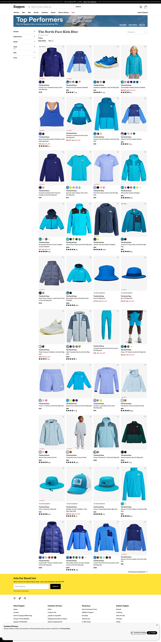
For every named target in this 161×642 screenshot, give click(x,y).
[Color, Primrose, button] (125, 82)
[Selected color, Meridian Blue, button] (122, 82)
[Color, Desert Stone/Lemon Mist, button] (100, 82)
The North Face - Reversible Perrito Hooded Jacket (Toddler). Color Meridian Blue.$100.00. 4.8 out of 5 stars (79, 281)
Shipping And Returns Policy (57, 619)
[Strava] (25, 598)
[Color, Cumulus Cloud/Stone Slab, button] (103, 557)
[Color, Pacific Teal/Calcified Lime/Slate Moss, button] (73, 82)
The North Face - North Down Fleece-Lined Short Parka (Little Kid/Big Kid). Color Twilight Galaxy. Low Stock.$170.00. (52, 281)
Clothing (119, 612)
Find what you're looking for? (137, 572)
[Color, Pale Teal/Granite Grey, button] (79, 557)
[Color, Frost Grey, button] (79, 187)
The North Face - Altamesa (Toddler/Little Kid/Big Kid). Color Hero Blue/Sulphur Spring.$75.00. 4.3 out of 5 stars (106, 69)
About (15, 609)
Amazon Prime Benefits (21, 619)
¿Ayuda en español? (54, 615)
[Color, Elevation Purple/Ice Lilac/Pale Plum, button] (70, 82)
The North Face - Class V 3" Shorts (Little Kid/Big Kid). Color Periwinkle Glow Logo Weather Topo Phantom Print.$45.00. (52, 387)
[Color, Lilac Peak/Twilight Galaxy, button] (97, 82)
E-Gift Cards (86, 622)
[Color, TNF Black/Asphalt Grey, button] (103, 82)
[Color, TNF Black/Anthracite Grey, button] (43, 346)
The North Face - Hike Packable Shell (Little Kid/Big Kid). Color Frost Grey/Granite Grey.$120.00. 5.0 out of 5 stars (79, 334)
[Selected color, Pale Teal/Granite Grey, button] (94, 452)
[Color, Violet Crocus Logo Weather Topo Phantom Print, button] (46, 400)
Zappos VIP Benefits (20, 622)
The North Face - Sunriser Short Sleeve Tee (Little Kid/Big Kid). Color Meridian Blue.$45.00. (79, 174)
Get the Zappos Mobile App (22, 615)
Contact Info (52, 612)
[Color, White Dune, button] (49, 239)
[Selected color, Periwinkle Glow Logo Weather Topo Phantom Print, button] (40, 400)
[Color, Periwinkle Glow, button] (76, 187)
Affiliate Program (87, 612)
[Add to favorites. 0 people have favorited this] (63, 46)
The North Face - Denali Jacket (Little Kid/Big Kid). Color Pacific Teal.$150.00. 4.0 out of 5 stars (134, 439)
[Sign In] (141, 7)
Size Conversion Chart (89, 609)
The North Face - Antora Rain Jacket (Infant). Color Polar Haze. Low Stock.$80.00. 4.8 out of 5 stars (52, 439)
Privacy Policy (65, 628)
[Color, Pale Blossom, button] (43, 239)
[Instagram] (14, 598)
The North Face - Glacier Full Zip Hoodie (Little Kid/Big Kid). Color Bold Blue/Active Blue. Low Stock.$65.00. (134, 545)
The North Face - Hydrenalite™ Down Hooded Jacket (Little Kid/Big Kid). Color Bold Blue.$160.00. (52, 545)
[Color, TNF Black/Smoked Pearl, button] (70, 292)
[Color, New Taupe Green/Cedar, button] (76, 346)
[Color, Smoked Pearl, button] (46, 239)
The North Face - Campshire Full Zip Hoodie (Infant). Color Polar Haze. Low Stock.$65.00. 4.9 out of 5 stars (134, 387)
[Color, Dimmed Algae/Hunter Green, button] (73, 557)
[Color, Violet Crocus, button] (103, 187)
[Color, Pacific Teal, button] (137, 82)
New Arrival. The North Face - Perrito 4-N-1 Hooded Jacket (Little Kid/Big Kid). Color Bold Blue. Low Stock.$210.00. (52, 69)
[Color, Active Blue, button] (134, 82)
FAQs (49, 609)
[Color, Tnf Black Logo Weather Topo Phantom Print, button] (125, 346)
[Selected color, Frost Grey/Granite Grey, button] (67, 346)
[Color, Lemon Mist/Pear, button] (100, 133)
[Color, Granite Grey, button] (76, 239)
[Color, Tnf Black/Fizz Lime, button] (79, 346)
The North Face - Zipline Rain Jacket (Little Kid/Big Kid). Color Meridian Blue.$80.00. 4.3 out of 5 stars (79, 387)
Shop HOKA (133, 25)
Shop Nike (122, 25)
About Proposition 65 (55, 622)
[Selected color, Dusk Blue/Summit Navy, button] (122, 239)
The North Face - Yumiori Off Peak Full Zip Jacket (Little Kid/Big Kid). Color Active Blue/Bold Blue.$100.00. (106, 545)
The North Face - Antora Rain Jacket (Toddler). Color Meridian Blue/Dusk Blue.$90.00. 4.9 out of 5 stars (134, 174)
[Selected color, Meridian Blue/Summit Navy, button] (40, 239)
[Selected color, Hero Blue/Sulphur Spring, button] (94, 82)
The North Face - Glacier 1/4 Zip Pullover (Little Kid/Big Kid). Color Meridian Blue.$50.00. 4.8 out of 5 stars (134, 491)
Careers (16, 612)
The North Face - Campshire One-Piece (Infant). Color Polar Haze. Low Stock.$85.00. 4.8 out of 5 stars (79, 439)
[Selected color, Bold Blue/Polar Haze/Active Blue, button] (67, 82)
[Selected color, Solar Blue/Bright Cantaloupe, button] (40, 133)
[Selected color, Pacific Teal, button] (122, 452)
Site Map (85, 615)
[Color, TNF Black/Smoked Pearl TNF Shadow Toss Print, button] (43, 133)
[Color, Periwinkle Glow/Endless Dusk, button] (97, 133)
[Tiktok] (20, 598)
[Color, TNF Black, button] (43, 82)
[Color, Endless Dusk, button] (76, 400)
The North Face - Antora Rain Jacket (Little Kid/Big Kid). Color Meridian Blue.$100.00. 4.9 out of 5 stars (79, 227)
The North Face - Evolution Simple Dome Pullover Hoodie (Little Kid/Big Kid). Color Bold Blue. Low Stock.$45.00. (52, 174)
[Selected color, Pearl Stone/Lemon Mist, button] (40, 346)
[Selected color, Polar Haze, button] (122, 400)
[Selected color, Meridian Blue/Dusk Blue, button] (94, 133)
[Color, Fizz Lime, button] (70, 187)
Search (78, 7)
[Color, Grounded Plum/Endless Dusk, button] (97, 452)
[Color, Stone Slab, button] (46, 557)
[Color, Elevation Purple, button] (128, 82)
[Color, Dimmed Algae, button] (79, 239)
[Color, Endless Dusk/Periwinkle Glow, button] (73, 346)
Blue (50, 41)
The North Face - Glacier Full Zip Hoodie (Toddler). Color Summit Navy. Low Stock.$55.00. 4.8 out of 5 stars (106, 227)
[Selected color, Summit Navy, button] (94, 239)
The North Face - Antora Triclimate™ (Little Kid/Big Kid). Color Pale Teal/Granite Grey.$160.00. (106, 439)
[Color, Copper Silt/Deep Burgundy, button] (82, 557)
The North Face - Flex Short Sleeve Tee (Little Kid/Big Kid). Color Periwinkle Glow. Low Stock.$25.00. (106, 174)
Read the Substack (90, 2)
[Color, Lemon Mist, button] (100, 187)
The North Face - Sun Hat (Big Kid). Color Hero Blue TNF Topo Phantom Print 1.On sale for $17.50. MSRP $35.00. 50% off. (106, 281)
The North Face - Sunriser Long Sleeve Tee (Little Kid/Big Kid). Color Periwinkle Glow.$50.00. (106, 387)
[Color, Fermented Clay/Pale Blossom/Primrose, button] (79, 82)
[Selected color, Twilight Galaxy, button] (40, 292)
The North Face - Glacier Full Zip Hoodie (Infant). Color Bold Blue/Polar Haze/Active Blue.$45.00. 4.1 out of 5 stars (134, 121)
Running (119, 619)
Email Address (20, 586)
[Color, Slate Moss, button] (43, 292)
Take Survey (86, 619)
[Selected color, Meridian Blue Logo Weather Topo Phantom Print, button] (122, 346)
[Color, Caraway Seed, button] (52, 557)
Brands (118, 609)
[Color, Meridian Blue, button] (134, 187)
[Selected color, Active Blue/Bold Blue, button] (67, 557)
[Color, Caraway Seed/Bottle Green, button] (76, 557)
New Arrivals (120, 615)
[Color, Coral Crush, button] (73, 187)
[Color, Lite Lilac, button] (125, 187)
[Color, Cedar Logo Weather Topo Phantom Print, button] (128, 346)
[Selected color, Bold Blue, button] (40, 82)
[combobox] (50, 7)
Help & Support (143, 12)
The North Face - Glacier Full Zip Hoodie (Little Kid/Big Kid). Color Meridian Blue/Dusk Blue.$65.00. (106, 121)
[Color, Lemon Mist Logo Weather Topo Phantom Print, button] (43, 400)
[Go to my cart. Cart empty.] (146, 7)
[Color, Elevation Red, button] (49, 557)
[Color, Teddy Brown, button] (125, 400)
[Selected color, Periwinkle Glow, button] (94, 187)
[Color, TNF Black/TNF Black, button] (131, 82)
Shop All (142, 25)
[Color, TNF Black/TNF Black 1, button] (128, 187)
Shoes (118, 622)
